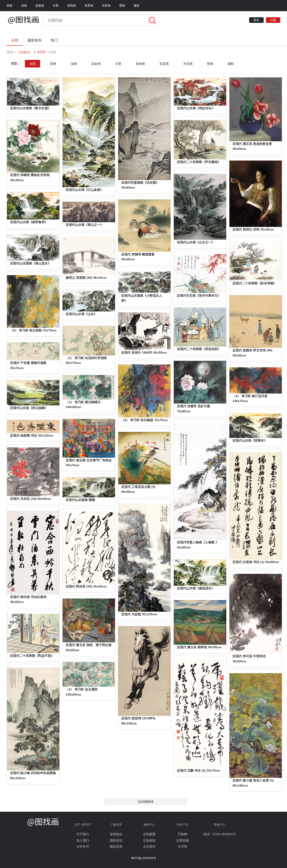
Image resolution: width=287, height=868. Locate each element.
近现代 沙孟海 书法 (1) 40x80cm (256, 562)
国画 (9, 5)
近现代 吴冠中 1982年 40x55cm (144, 352)
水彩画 (106, 5)
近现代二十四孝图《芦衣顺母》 (199, 162)
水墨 (56, 5)
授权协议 (116, 840)
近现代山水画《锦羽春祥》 (29, 222)
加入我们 (82, 840)
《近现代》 (24, 52)
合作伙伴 (82, 846)
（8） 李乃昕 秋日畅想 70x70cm (144, 420)
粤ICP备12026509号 (143, 858)
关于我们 (82, 834)
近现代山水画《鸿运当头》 (196, 108)
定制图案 (149, 834)
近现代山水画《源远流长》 (196, 588)
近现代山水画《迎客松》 (250, 440)
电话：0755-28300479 (219, 834)
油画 (24, 5)
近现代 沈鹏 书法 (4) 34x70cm (198, 770)
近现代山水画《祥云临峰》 (29, 408)
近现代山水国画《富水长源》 (30, 108)
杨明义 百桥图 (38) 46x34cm (86, 277)
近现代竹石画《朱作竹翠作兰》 (199, 295)
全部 (32, 63)
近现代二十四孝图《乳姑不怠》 (32, 655)
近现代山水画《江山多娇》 (84, 189)
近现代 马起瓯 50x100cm (139, 614)
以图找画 (182, 840)
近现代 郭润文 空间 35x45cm (253, 229)
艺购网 (182, 834)
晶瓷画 (39, 5)
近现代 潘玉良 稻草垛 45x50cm (199, 647)
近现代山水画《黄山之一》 (84, 224)
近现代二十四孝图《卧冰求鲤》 (254, 283)
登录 (256, 20)
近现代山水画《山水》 (81, 314)
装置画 (89, 5)
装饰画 (71, 5)
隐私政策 (116, 846)
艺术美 (182, 846)
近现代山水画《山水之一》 (196, 242)
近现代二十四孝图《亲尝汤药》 (199, 349)
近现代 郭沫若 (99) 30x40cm (86, 586)
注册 (273, 20)
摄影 (136, 5)
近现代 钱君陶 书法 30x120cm (31, 435)
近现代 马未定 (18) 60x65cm (30, 498)
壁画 (122, 5)
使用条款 (116, 834)
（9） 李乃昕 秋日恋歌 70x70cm (33, 330)
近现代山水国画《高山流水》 (30, 263)
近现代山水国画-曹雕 (80, 500)
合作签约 (149, 846)
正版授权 (149, 840)
